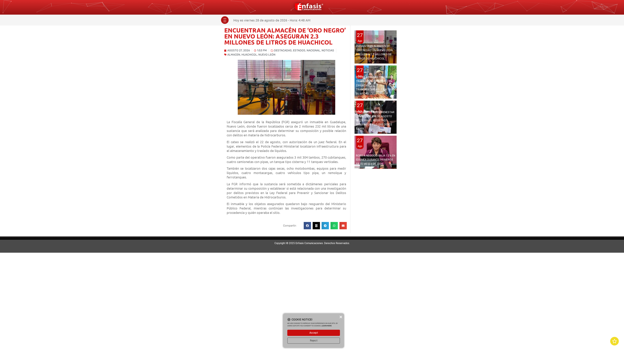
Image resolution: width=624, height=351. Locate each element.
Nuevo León (266, 54)
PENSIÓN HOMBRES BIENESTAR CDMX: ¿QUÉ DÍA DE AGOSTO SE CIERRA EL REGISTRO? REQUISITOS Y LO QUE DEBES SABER (375, 120)
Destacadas (283, 50)
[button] (307, 225)
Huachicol (249, 54)
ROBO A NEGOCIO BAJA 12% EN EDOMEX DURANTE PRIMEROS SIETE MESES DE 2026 (375, 159)
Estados (299, 50)
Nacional (313, 50)
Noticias (328, 50)
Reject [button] (314, 340)
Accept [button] (313, 332)
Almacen (233, 54)
